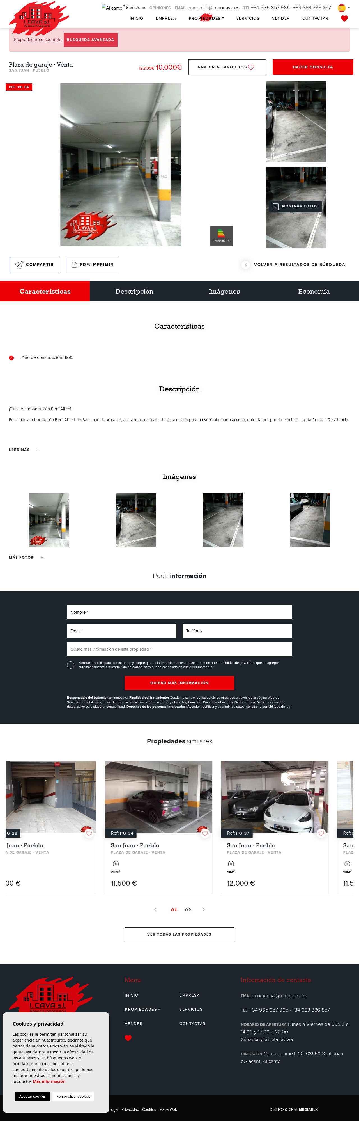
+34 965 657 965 (270, 7)
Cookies (149, 1110)
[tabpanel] (64, 827)
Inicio (137, 18)
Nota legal (109, 1110)
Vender (281, 18)
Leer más (20, 449)
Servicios (248, 18)
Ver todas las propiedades (179, 934)
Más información (49, 1081)
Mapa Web (168, 1110)
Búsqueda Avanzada (90, 39)
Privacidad (130, 1110)
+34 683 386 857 (312, 7)
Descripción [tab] (134, 291)
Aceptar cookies (32, 1096)
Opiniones (160, 8)
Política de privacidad (239, 662)
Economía (314, 291)
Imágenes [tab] (224, 291)
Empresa (166, 18)
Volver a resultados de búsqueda (300, 265)
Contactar (315, 18)
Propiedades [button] (205, 18)
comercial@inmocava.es (213, 7)
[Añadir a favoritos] (110, 833)
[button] (26, 557)
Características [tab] (44, 291)
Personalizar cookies (73, 1096)
